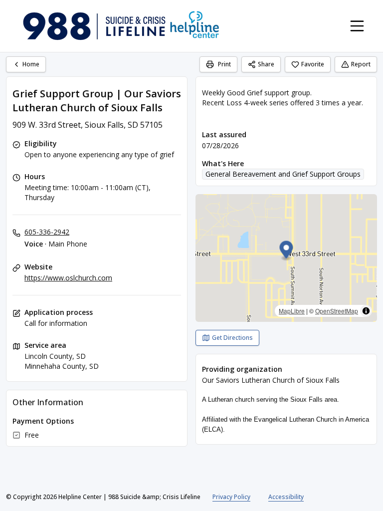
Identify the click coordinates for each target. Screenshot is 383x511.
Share (266, 64)
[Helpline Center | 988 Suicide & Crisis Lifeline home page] (121, 26)
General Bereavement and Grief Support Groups (283, 174)
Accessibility (286, 497)
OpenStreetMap (336, 310)
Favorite (312, 64)
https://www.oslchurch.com (68, 277)
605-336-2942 (46, 232)
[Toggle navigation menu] (357, 26)
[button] (286, 251)
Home (30, 64)
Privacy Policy (231, 497)
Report (361, 64)
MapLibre (292, 310)
